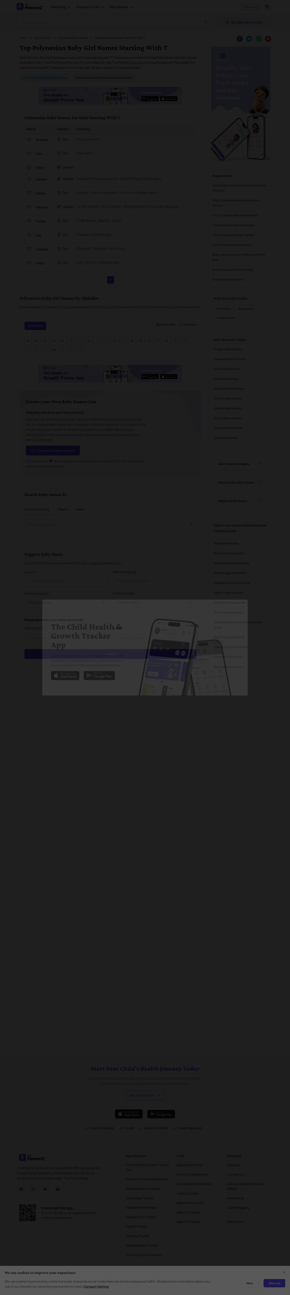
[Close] (252, 603)
